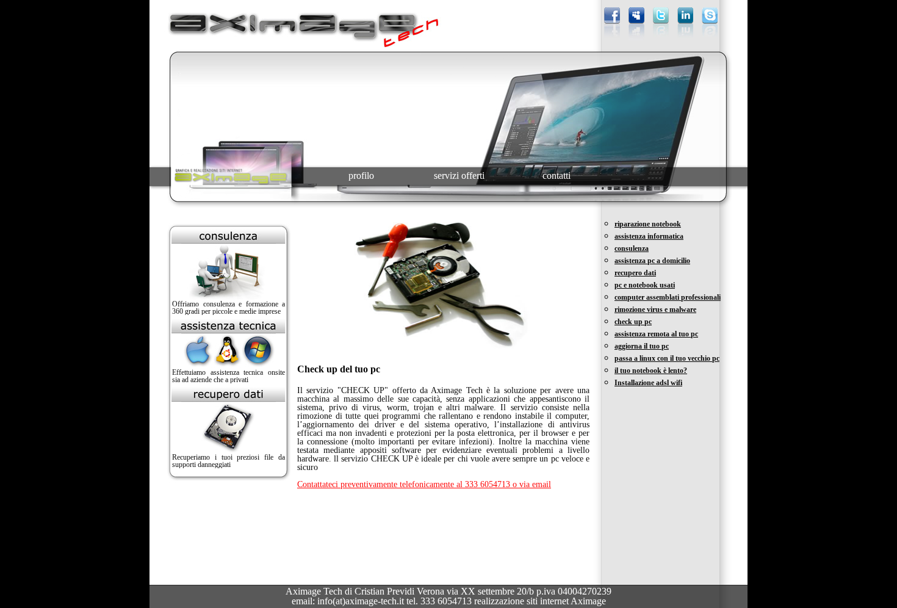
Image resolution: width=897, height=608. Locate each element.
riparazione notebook (647, 224)
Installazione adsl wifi (648, 382)
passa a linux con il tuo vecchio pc (666, 358)
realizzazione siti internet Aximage (540, 601)
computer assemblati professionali (667, 297)
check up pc (633, 321)
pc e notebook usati (644, 285)
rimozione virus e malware (655, 309)
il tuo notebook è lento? (650, 370)
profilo (361, 175)
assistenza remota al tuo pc (656, 334)
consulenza (631, 248)
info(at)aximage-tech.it (361, 601)
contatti (556, 175)
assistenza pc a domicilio (652, 260)
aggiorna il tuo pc (641, 346)
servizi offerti (459, 175)
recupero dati (635, 273)
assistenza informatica (648, 236)
